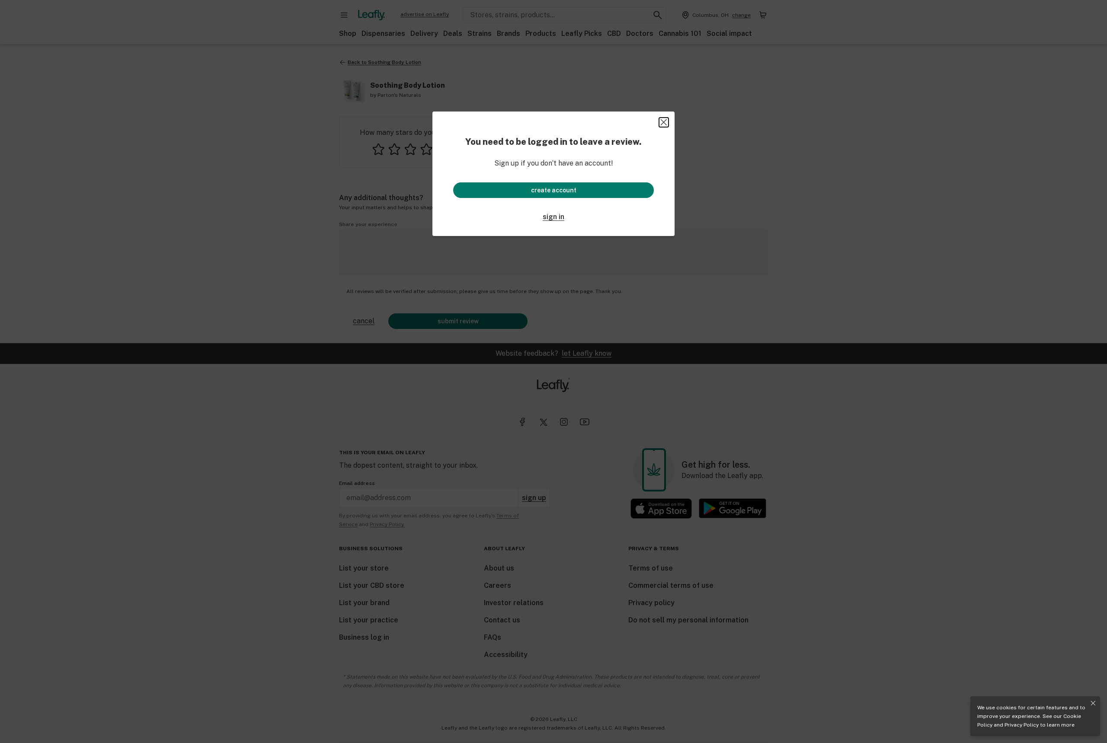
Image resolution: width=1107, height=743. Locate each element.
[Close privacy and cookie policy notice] (1093, 703)
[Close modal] (664, 122)
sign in (553, 217)
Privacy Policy (1022, 725)
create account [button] (553, 190)
